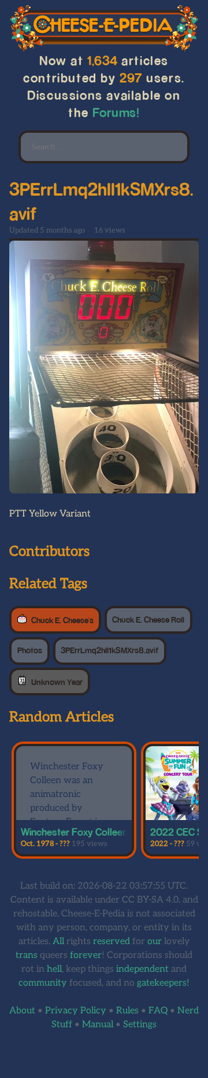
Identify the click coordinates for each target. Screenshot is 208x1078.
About (22, 1010)
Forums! (116, 112)
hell (54, 969)
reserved (111, 941)
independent (142, 969)
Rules (127, 1010)
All (58, 941)
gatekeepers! (163, 983)
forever (86, 955)
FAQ (158, 1010)
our (154, 941)
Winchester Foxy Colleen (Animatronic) (104, 831)
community (42, 983)
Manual (97, 1024)
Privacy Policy (75, 1010)
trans (27, 955)
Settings (140, 1024)
